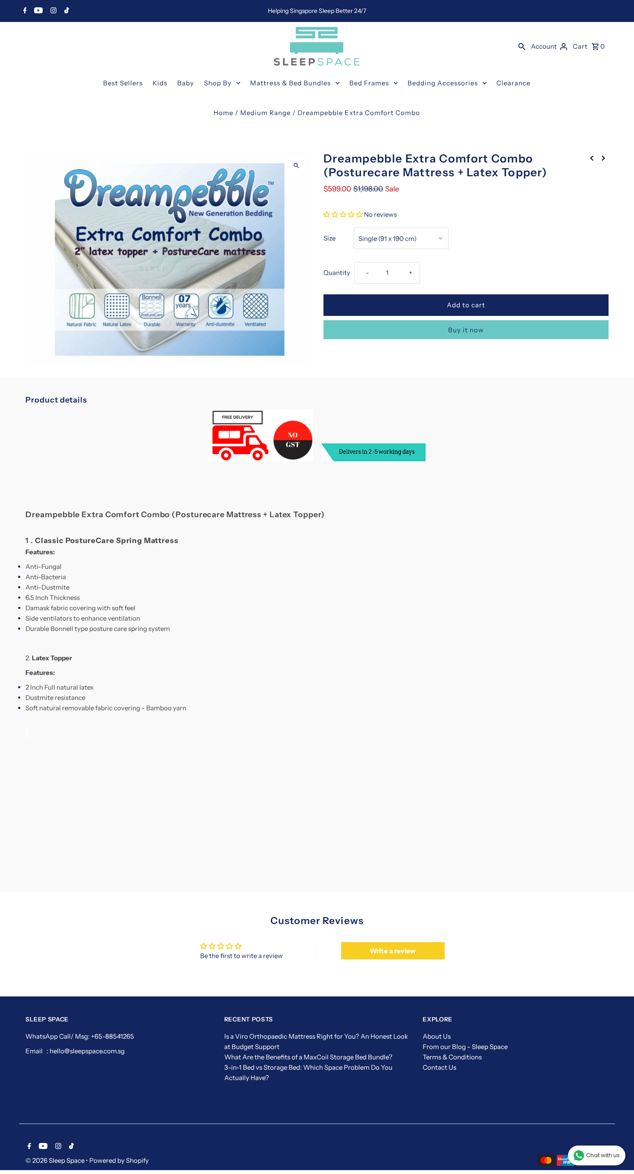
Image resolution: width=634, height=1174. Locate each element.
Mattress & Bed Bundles (290, 83)
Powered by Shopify (119, 1160)
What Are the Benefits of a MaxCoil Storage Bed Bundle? (308, 1057)
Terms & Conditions (452, 1057)
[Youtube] (37, 11)
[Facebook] (24, 11)
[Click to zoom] (296, 165)
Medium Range (265, 113)
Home (223, 113)
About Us (437, 1036)
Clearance (513, 83)
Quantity (336, 273)
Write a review (393, 950)
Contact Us (439, 1067)
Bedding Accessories (443, 83)
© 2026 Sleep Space (55, 1160)
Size (329, 238)
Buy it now (466, 330)
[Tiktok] (65, 11)
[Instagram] (52, 11)
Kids (160, 83)
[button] (343, 214)
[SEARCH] (521, 46)
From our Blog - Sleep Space (465, 1047)
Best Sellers (123, 83)
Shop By (218, 83)
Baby (185, 83)
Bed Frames (369, 83)
